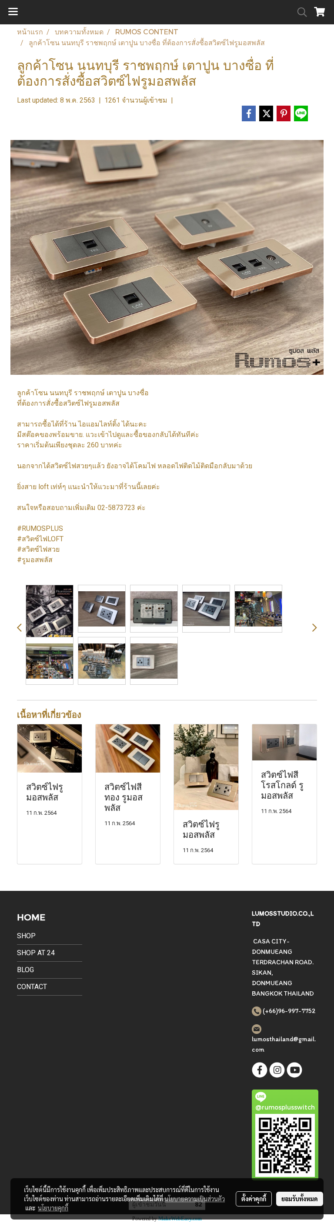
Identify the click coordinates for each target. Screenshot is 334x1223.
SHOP (26, 936)
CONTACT (32, 987)
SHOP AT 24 (36, 953)
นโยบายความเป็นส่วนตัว (194, 1199)
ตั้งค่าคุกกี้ (253, 1199)
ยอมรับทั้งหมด (299, 1199)
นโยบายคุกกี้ (53, 1208)
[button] (299, 12)
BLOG (25, 970)
